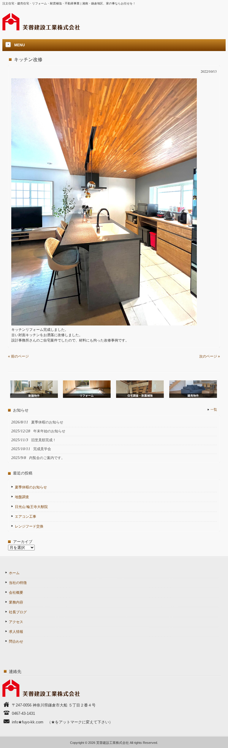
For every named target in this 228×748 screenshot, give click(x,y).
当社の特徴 (18, 583)
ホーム (14, 573)
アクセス (16, 622)
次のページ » (209, 356)
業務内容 (16, 602)
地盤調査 (22, 497)
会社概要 (16, 592)
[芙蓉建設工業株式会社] (41, 29)
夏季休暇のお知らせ (31, 487)
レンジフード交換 (29, 526)
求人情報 (16, 632)
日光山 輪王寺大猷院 (31, 507)
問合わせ (16, 641)
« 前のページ (18, 356)
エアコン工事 (25, 516)
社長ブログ (18, 612)
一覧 (213, 409)
